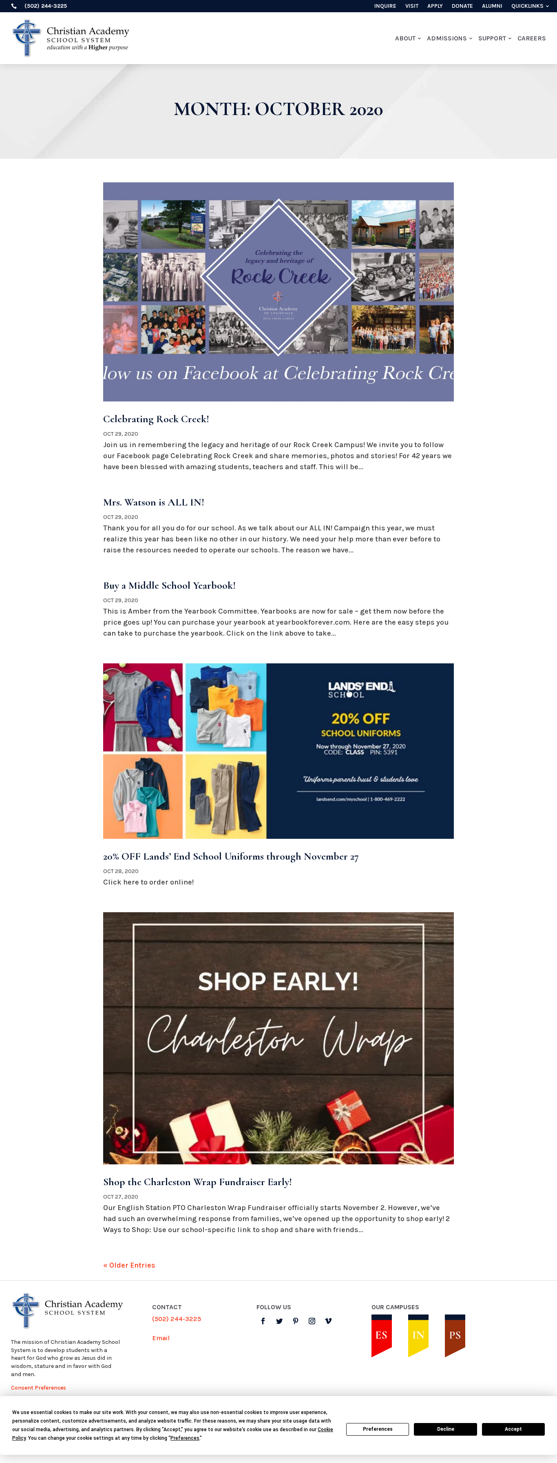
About (405, 38)
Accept (513, 1429)
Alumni (492, 6)
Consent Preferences (38, 1387)
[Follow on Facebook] (263, 1321)
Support (492, 38)
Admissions (447, 38)
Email (161, 1338)
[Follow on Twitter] (279, 1321)
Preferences (378, 1429)
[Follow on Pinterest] (295, 1321)
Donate (462, 6)
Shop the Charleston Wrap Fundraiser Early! (197, 1181)
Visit (411, 6)
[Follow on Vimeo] (328, 1321)
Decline (445, 1429)
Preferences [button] (184, 1438)
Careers (531, 38)
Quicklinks (527, 6)
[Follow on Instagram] (311, 1321)
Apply (435, 6)
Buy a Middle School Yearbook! (169, 585)
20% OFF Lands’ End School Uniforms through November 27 (231, 856)
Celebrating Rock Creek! (156, 418)
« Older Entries (129, 1265)
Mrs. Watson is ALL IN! (153, 502)
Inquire (385, 6)
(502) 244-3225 (176, 1319)
